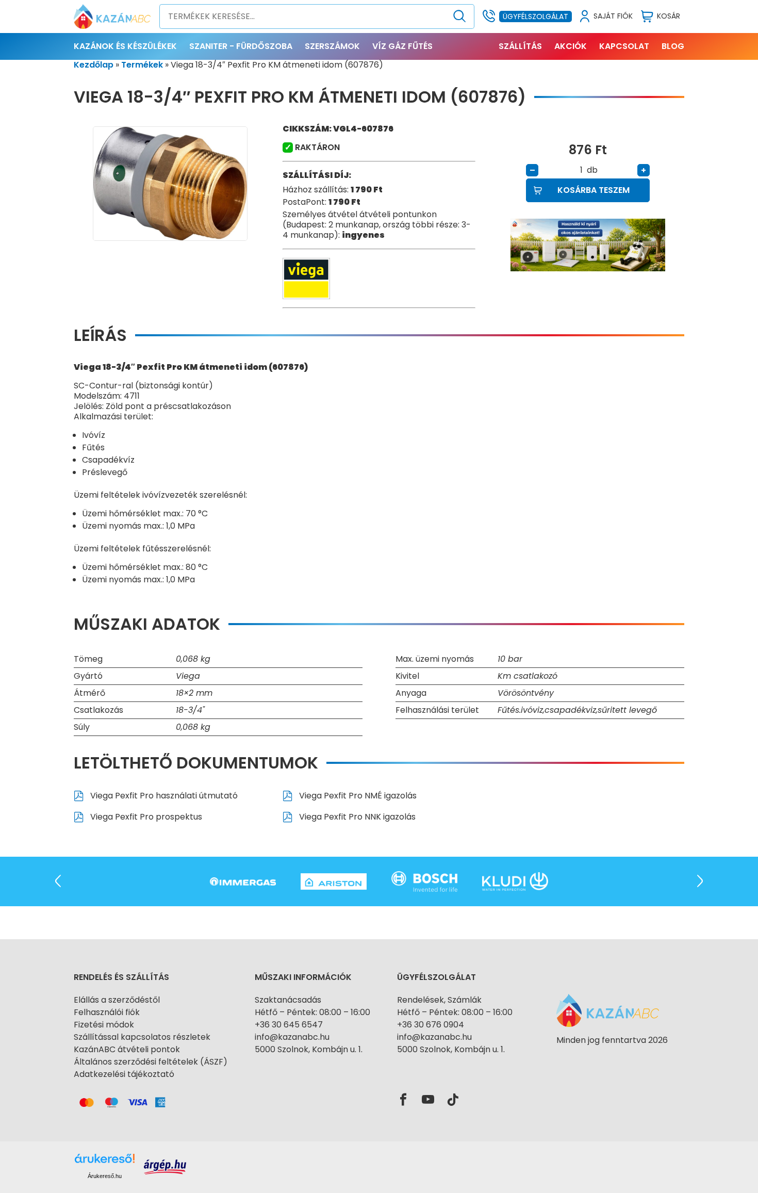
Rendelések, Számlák (439, 1000)
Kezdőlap (93, 65)
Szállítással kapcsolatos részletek (142, 1037)
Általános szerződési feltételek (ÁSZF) (150, 1062)
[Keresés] (459, 16)
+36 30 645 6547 (289, 1025)
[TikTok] (453, 1100)
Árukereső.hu (105, 1176)
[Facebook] (403, 1100)
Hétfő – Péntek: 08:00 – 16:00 (312, 1012)
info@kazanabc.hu (292, 1037)
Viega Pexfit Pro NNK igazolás (356, 817)
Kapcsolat (624, 46)
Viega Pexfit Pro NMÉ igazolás (357, 796)
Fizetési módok (104, 1025)
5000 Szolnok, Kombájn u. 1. (308, 1049)
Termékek (142, 65)
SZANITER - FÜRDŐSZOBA (240, 46)
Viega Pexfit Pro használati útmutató (163, 796)
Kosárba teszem (593, 190)
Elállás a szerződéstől (117, 1000)
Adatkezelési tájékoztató (124, 1074)
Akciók (570, 46)
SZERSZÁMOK (332, 46)
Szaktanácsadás (288, 1000)
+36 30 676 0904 (430, 1025)
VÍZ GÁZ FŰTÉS (402, 46)
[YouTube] (428, 1100)
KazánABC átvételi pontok (127, 1049)
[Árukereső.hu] (612, 1059)
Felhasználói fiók (107, 1012)
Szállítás (520, 46)
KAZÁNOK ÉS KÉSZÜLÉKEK (125, 46)
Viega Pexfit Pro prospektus (145, 817)
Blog (673, 46)
